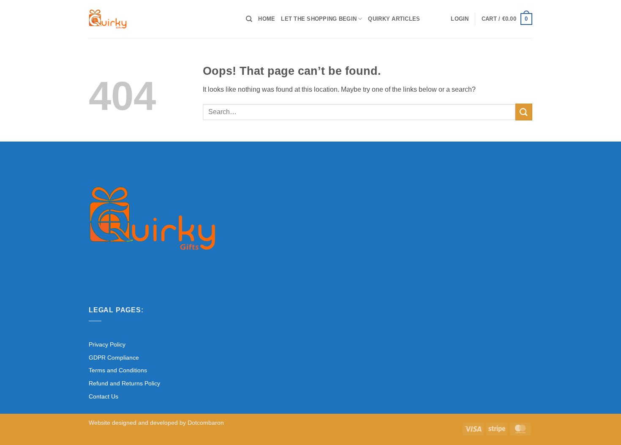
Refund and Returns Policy (124, 383)
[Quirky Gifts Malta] (161, 19)
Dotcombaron (206, 422)
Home (266, 19)
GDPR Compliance (114, 357)
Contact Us (103, 396)
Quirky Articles (394, 19)
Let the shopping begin (319, 19)
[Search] (249, 19)
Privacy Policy (107, 344)
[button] (459, 19)
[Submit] (523, 112)
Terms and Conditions (118, 370)
